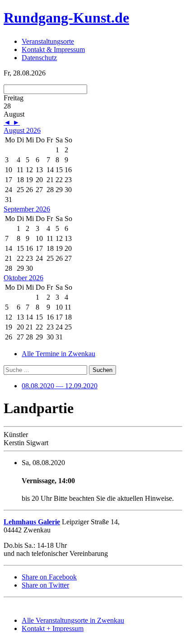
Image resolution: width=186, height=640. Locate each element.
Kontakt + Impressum (53, 628)
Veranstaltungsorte (48, 41)
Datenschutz (39, 57)
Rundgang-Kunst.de (66, 17)
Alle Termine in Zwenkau (58, 354)
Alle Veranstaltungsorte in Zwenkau (73, 620)
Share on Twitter (45, 585)
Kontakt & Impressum (53, 49)
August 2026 (22, 130)
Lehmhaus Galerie (32, 522)
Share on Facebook (49, 577)
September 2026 (27, 209)
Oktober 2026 (23, 278)
